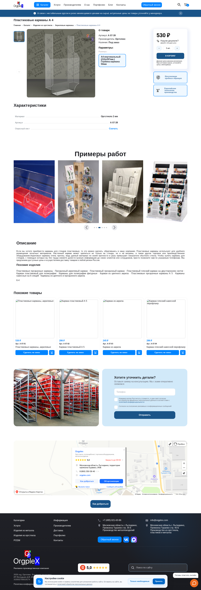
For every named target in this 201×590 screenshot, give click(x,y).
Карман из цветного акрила (114, 273)
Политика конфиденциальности (29, 584)
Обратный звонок (152, 5)
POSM (17, 540)
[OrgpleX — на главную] (27, 557)
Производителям (72, 5)
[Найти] (132, 567)
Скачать (113, 128)
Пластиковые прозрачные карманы (34, 271)
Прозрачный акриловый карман (71, 271)
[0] (185, 5)
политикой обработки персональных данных (74, 584)
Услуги (57, 5)
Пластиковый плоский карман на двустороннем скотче (155, 271)
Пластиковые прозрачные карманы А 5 (152, 273)
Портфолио (99, 5)
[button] (86, 227)
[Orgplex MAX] (134, 540)
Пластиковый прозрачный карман (107, 271)
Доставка (58, 530)
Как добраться (100, 504)
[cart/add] (52, 352)
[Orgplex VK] (126, 540)
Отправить (145, 415)
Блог (110, 5)
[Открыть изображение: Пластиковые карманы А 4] (34, 222)
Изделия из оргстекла (25, 535)
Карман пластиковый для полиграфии (36, 273)
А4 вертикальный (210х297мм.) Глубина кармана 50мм (110, 60)
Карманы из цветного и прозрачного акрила (63, 276)
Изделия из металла (24, 530)
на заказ (31, 352)
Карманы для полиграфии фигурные (78, 273)
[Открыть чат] (194, 583)
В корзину (170, 56)
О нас (87, 5)
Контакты (121, 5)
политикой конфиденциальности (131, 402)
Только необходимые (139, 581)
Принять (159, 581)
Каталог (44, 5)
